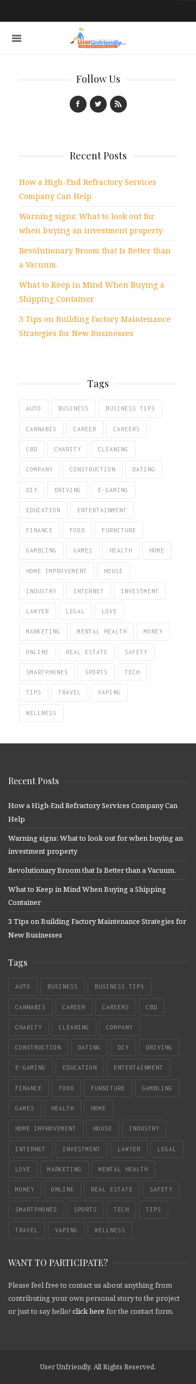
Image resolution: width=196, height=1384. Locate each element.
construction (92, 469)
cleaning (113, 449)
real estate (87, 652)
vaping (109, 692)
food (77, 530)
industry (41, 591)
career (85, 429)
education (43, 510)
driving (67, 490)
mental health (102, 631)
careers (126, 429)
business (73, 408)
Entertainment (102, 510)
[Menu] (16, 38)
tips (33, 692)
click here (88, 1311)
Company (39, 469)
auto (33, 408)
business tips (130, 408)
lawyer (37, 611)
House (113, 571)
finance (39, 530)
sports (96, 672)
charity (67, 449)
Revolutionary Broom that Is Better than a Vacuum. (92, 870)
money (153, 631)
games (83, 550)
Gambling (41, 550)
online (37, 652)
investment (140, 591)
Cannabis (41, 429)
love (109, 611)
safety (136, 652)
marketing (43, 631)
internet (89, 591)
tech (132, 672)
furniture (119, 530)
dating (143, 469)
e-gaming (113, 490)
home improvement (56, 571)
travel (69, 692)
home (156, 550)
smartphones (47, 672)
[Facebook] (78, 104)
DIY (32, 490)
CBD (32, 449)
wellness (41, 713)
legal (75, 611)
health (120, 550)
